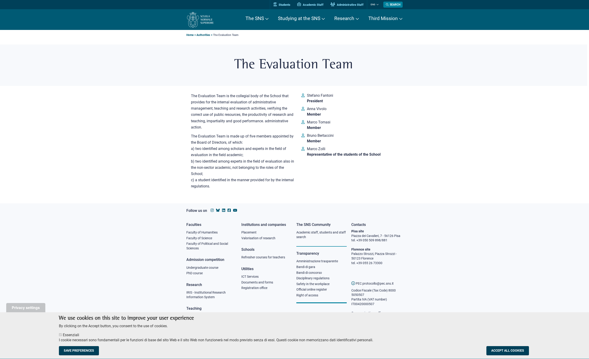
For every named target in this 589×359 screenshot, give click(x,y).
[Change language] (377, 4)
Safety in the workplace (312, 284)
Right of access (307, 295)
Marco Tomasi (318, 122)
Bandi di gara (305, 267)
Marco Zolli (316, 149)
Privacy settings (26, 307)
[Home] (200, 20)
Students (284, 4)
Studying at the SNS (299, 18)
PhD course (194, 273)
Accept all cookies (507, 351)
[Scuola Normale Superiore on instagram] (212, 210)
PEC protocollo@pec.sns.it (374, 283)
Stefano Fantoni (320, 95)
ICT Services (250, 276)
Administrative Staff (350, 4)
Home (189, 35)
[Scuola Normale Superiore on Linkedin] (223, 210)
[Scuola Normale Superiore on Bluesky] (218, 210)
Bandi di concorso (309, 272)
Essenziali (71, 335)
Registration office (254, 288)
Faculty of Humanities (202, 232)
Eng (373, 4)
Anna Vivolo (316, 109)
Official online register (311, 289)
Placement (249, 232)
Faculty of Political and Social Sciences (207, 246)
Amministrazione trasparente (317, 261)
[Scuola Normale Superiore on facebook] (229, 210)
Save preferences (79, 351)
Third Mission (383, 18)
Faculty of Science (199, 238)
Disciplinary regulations (312, 278)
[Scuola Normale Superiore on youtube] (235, 210)
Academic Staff (312, 4)
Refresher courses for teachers (263, 257)
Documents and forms (257, 282)
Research (344, 18)
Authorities (203, 35)
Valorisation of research (258, 238)
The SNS (254, 18)
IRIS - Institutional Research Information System (206, 295)
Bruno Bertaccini (320, 135)
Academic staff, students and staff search (321, 235)
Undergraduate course (202, 267)
